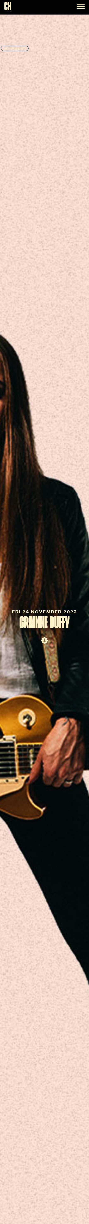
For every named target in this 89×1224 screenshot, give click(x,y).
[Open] (81, 6)
